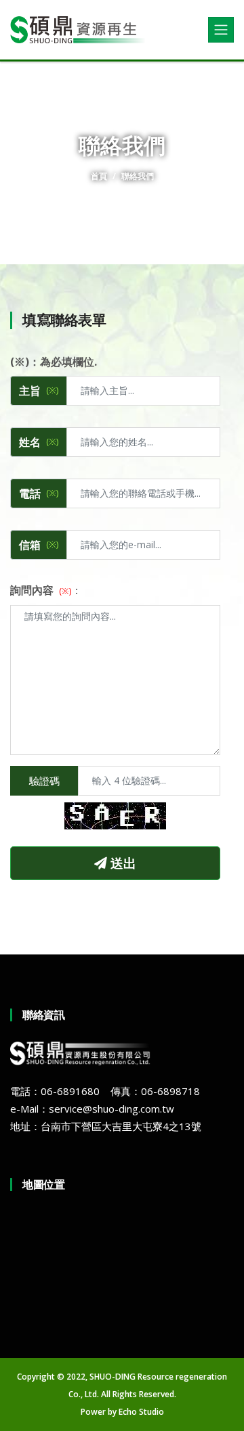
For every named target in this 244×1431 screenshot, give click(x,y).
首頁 (99, 176)
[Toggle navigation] (221, 30)
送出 (121, 862)
